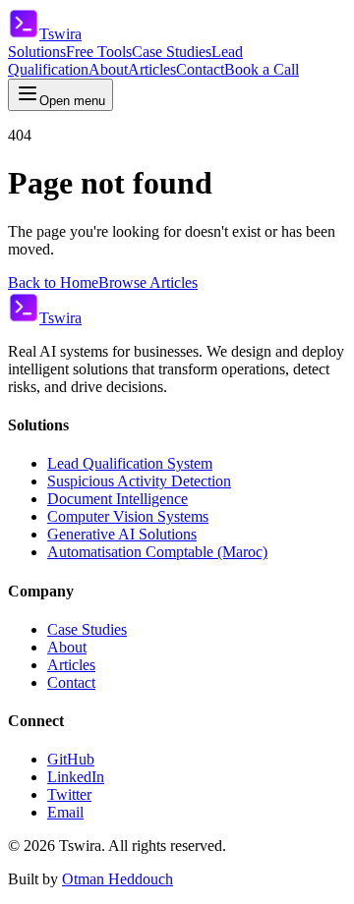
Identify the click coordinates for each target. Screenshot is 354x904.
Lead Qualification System (129, 463)
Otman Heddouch (117, 879)
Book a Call (261, 69)
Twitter (69, 794)
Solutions (37, 51)
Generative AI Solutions (122, 534)
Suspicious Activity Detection (139, 481)
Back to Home (53, 282)
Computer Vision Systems (127, 516)
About (108, 69)
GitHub (70, 759)
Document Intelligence (117, 498)
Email (65, 812)
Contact (200, 69)
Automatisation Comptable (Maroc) (157, 551)
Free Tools (99, 51)
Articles (152, 69)
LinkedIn (75, 776)
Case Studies (171, 51)
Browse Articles (148, 282)
